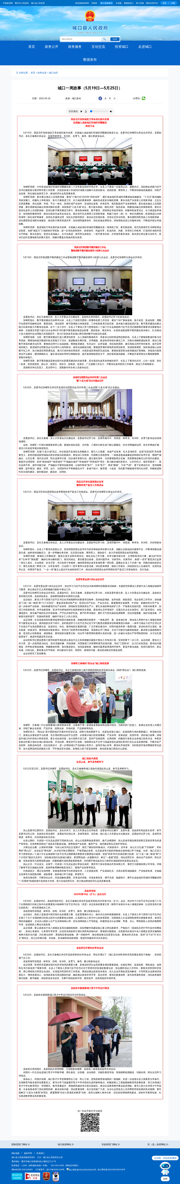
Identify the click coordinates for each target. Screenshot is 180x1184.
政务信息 (42, 72)
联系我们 (40, 1153)
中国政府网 (8, 3)
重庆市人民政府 (22, 3)
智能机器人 (129, 3)
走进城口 (145, 46)
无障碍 (94, 3)
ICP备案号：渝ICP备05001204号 (49, 1169)
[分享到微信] (143, 98)
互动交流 (98, 46)
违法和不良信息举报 (17, 1176)
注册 (173, 3)
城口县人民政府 (38, 3)
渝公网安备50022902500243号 (111, 1169)
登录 (164, 3)
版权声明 (28, 1153)
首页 (31, 46)
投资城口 (121, 46)
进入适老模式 (106, 3)
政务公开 (51, 46)
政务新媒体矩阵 (82, 3)
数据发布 (90, 59)
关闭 (165, 1178)
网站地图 (15, 1153)
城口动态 (53, 72)
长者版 (119, 3)
